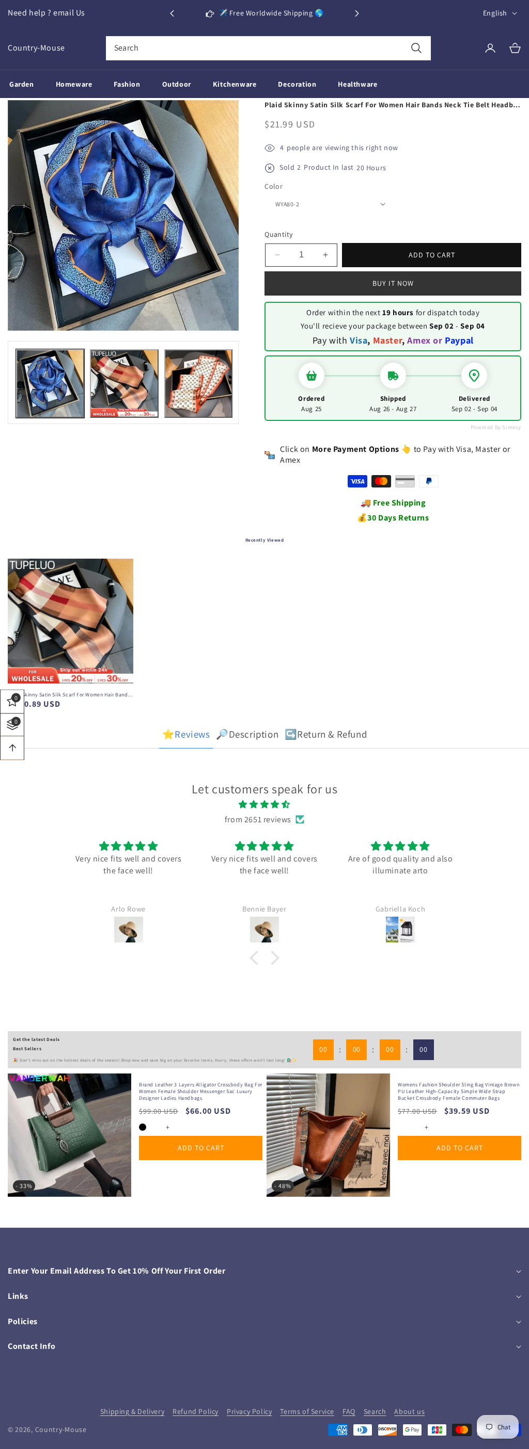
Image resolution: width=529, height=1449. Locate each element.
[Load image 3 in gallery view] (198, 383)
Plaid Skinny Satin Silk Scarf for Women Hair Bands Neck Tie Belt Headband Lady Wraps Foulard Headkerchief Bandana (69, 694)
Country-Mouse (61, 1429)
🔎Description (247, 734)
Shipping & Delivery (132, 1411)
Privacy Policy (249, 1411)
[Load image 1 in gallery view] (50, 383)
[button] (357, 13)
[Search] (416, 48)
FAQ (349, 1411)
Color (273, 186)
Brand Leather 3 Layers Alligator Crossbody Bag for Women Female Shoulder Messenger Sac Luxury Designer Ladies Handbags (200, 1091)
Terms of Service (307, 1411)
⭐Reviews (186, 734)
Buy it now (393, 283)
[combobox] (268, 48)
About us (409, 1411)
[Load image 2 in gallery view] (124, 383)
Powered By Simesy (496, 427)
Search (375, 1411)
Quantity (278, 234)
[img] (264, 804)
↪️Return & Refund (326, 734)
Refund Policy (196, 1411)
